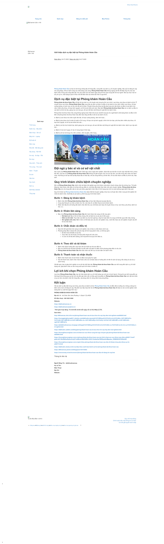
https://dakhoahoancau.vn (62, 304)
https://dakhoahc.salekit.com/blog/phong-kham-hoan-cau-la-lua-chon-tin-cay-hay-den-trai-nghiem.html (87, 330)
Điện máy (32, 144)
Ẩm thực (31, 159)
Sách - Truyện (33, 171)
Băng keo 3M (33, 425)
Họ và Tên (57, 365)
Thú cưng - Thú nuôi (35, 167)
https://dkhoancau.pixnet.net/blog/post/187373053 (70, 350)
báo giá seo (40, 425)
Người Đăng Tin (59, 363)
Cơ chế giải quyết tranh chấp (127, 422)
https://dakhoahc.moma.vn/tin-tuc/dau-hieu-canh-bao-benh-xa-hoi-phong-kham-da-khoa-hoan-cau (86, 347)
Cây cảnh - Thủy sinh (35, 163)
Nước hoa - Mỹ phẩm (35, 129)
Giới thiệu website (34, 190)
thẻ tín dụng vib (47, 425)
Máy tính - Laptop (34, 136)
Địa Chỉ (56, 370)
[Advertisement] (102, 10)
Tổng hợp (32, 193)
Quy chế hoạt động (130, 419)
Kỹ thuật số (32, 140)
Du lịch (31, 174)
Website (57, 372)
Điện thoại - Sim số (35, 133)
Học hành (32, 182)
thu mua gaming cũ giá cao (71, 425)
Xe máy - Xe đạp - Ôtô (36, 155)
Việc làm (31, 178)
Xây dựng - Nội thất (35, 152)
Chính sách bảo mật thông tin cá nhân (124, 420)
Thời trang (32, 125)
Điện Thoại (57, 368)
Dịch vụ (31, 186)
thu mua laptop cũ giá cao (57, 425)
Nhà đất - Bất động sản (36, 148)
